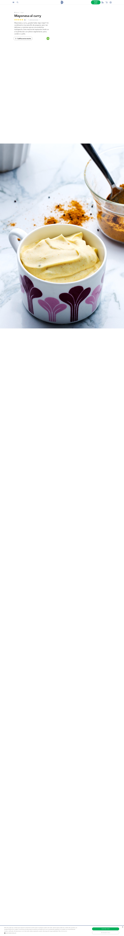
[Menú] (13, 2)
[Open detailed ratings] (39, 20)
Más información (63, 931)
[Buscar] (17, 2)
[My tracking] (102, 2)
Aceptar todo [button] (106, 928)
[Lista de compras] (106, 2)
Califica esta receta (24, 39)
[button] (41, 933)
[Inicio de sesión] (110, 2)
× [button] (122, 927)
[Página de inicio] (62, 2)
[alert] (62, 930)
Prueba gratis (96, 2)
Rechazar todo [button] (105, 932)
